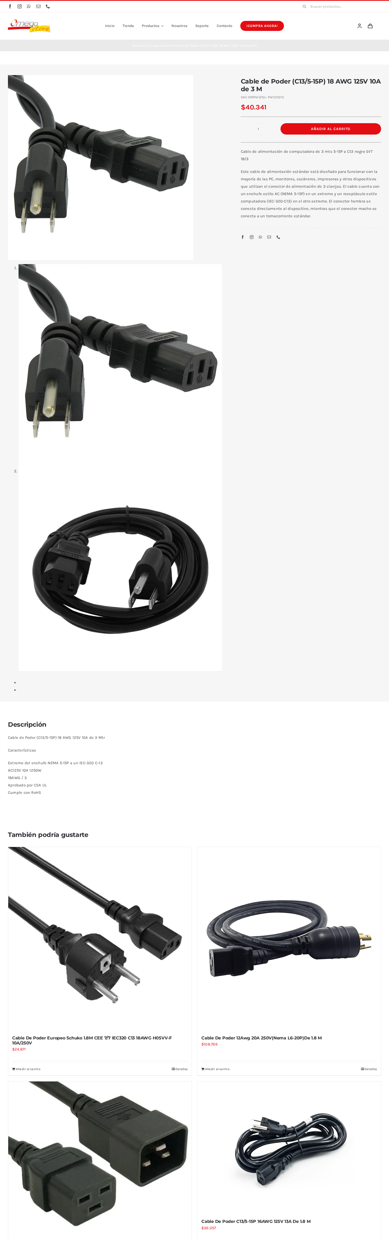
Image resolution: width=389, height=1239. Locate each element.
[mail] (38, 6)
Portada (138, 46)
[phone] (48, 6)
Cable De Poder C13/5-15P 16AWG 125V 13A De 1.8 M (255, 1221)
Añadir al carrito (330, 129)
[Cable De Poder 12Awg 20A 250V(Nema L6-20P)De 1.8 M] (289, 938)
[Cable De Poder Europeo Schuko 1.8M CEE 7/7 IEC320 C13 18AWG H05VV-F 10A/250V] (100, 938)
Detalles (181, 1069)
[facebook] (10, 6)
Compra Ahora (159, 46)
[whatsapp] (29, 6)
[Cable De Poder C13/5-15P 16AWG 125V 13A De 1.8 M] (289, 1147)
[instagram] (19, 6)
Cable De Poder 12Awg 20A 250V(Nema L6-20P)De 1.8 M (261, 1037)
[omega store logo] (29, 21)
